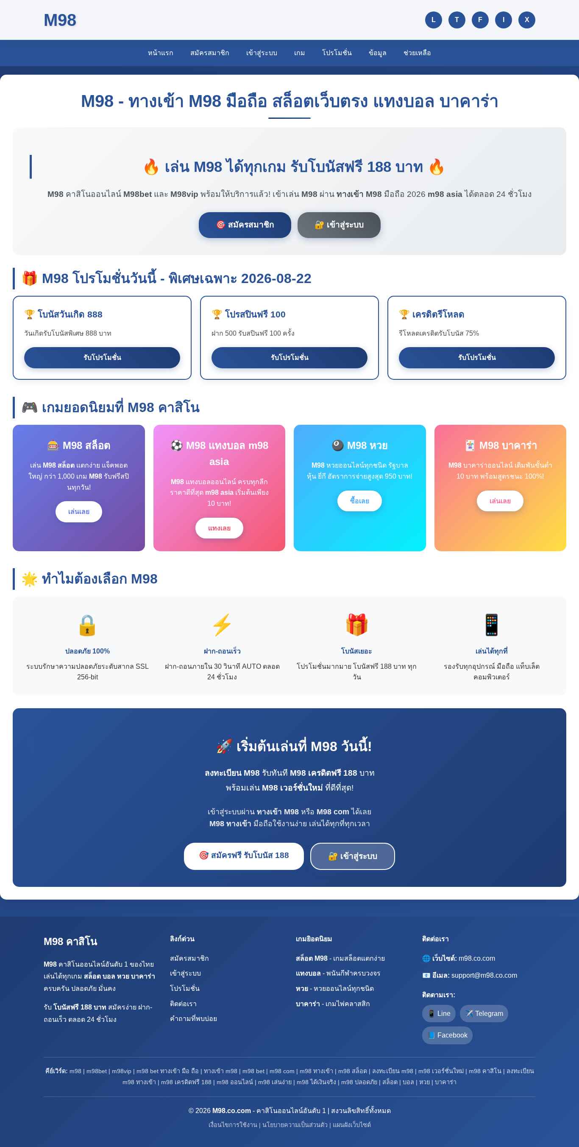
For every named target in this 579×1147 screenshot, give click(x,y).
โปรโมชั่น (337, 52)
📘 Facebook (447, 1035)
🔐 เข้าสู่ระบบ (339, 224)
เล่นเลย (78, 511)
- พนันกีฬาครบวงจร (338, 973)
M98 (60, 20)
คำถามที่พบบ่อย (193, 1018)
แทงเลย (219, 528)
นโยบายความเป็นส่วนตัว (295, 1125)
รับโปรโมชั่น (102, 357)
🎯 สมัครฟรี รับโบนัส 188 (244, 855)
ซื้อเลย (359, 501)
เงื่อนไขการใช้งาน (233, 1125)
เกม (299, 52)
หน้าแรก (160, 52)
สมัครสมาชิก (209, 52)
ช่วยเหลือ (417, 52)
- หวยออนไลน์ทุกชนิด (335, 988)
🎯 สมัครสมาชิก (245, 224)
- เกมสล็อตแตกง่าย (340, 958)
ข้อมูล (378, 52)
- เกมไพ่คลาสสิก (333, 1003)
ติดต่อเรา (183, 1003)
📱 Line (439, 1013)
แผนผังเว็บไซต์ (352, 1125)
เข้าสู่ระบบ (261, 52)
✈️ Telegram (484, 1013)
